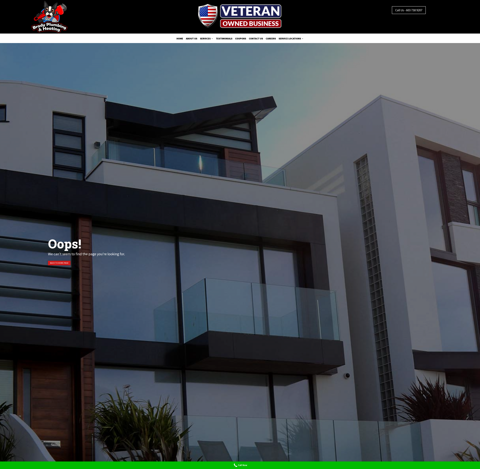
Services (205, 39)
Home (179, 39)
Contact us (256, 39)
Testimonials (224, 39)
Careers (271, 39)
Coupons (240, 39)
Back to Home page (59, 263)
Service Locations (290, 39)
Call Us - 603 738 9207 (408, 10)
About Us (191, 39)
